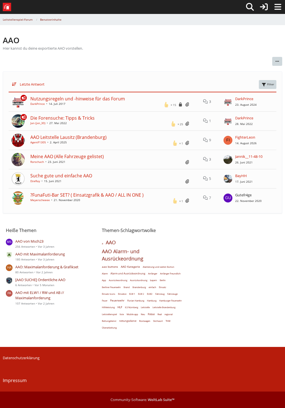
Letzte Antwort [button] (32, 84)
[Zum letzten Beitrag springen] (227, 101)
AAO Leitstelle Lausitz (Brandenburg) (68, 137)
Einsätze (122, 293)
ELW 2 (141, 293)
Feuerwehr (117, 300)
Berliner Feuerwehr (111, 287)
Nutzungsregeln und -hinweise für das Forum (77, 99)
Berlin (163, 280)
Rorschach (37, 162)
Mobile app (132, 314)
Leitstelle (145, 307)
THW (168, 320)
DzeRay (35, 181)
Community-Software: (142, 399)
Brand (127, 287)
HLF (119, 307)
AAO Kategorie (130, 267)
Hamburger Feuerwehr (170, 300)
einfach (152, 287)
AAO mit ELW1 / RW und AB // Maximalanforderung (39, 295)
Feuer (104, 300)
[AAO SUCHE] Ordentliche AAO (40, 279)
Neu (143, 314)
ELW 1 (132, 293)
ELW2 (150, 293)
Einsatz (162, 287)
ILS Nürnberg (131, 307)
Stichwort (158, 320)
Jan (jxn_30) (37, 123)
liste (122, 314)
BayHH (241, 175)
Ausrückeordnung (118, 280)
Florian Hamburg (135, 300)
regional (168, 314)
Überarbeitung (109, 327)
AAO (111, 242)
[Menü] (277, 7)
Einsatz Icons (108, 293)
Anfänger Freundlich (170, 273)
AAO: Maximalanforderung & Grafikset (46, 266)
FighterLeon (245, 137)
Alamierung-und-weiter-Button (158, 266)
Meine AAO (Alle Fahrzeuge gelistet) (67, 156)
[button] (277, 61)
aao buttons (110, 267)
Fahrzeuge (172, 293)
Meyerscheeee (40, 200)
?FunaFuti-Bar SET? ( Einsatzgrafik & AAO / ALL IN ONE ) (87, 195)
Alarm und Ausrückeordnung (127, 273)
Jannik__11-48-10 (248, 156)
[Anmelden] (263, 7)
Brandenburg (139, 287)
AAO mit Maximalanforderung (40, 254)
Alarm (105, 273)
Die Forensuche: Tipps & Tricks (62, 118)
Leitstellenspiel (109, 314)
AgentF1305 (38, 142)
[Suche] (249, 7)
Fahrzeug (159, 293)
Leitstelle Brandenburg (164, 307)
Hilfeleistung (108, 307)
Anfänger (152, 273)
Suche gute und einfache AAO (61, 176)
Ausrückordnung (138, 280)
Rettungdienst (109, 320)
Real (160, 314)
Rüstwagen (144, 320)
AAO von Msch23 (29, 241)
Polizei (151, 314)
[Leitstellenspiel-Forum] (7, 7)
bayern (153, 280)
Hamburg (151, 300)
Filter (270, 84)
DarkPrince (37, 104)
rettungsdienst (127, 321)
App (104, 280)
